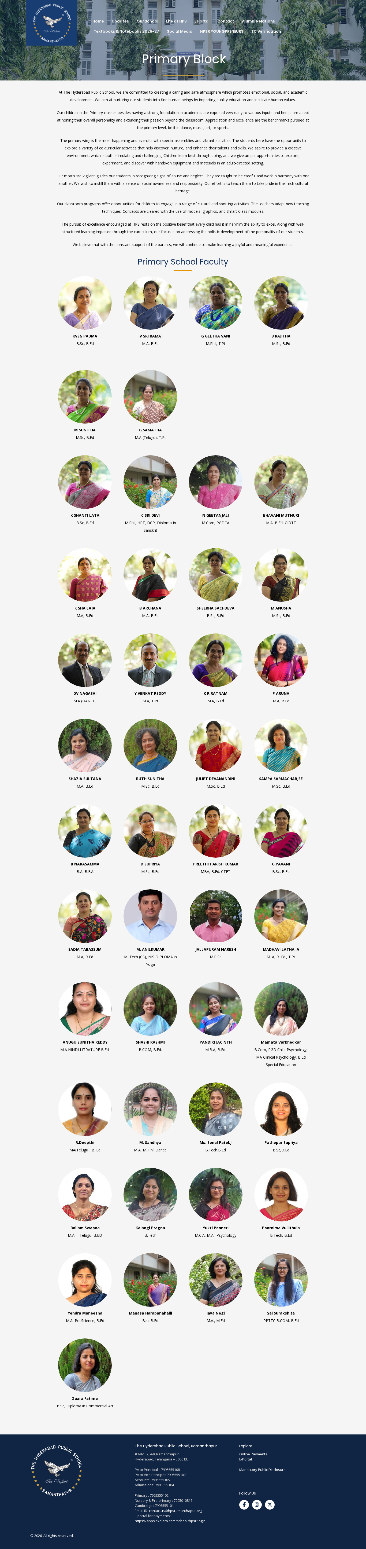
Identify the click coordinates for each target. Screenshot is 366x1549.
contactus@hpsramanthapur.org (175, 1510)
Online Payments (253, 1454)
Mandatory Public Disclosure (262, 1469)
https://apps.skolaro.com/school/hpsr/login (170, 1520)
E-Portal (245, 1459)
